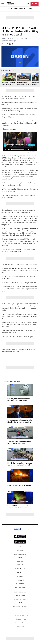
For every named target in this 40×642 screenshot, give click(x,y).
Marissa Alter (5, 38)
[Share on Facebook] (7, 44)
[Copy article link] (12, 44)
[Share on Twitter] (10, 44)
